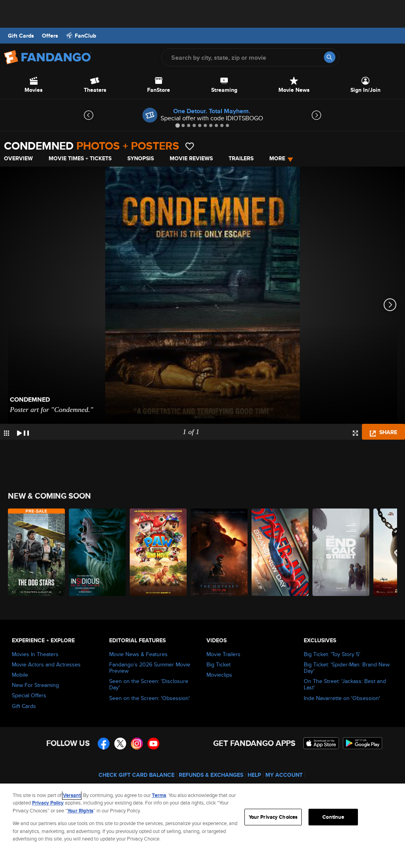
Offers (50, 35)
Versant (72, 795)
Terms (159, 795)
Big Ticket (218, 664)
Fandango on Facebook (104, 744)
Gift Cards (21, 35)
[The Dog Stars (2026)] (36, 552)
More (277, 158)
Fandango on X (120, 744)
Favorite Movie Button (189, 146)
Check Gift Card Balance (136, 775)
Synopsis (140, 158)
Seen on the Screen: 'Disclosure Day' (148, 684)
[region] (202, 818)
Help (254, 775)
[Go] (329, 57)
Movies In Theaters (35, 654)
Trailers (241, 158)
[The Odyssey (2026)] (219, 552)
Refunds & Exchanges (211, 775)
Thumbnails (6, 433)
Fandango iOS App (321, 743)
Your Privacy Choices (273, 817)
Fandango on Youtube (153, 744)
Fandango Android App (362, 743)
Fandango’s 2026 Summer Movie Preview (149, 667)
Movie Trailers (223, 654)
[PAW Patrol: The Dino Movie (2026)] (158, 552)
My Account (284, 775)
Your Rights (80, 810)
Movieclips (219, 675)
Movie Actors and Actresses (46, 664)
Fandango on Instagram (137, 744)
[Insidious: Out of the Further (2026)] (97, 552)
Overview (18, 158)
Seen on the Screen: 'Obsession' (149, 698)
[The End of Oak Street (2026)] (340, 552)
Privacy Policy (48, 802)
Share (387, 432)
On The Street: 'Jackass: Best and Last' (345, 684)
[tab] (177, 125)
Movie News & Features (138, 654)
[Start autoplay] (23, 432)
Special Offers (29, 695)
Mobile (20, 675)
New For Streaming (35, 685)
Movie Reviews (191, 158)
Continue (333, 817)
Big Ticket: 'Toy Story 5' (332, 654)
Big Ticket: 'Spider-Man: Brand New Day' (347, 667)
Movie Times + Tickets (80, 158)
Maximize (355, 433)
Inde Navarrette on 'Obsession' (342, 698)
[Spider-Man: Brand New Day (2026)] (280, 552)
